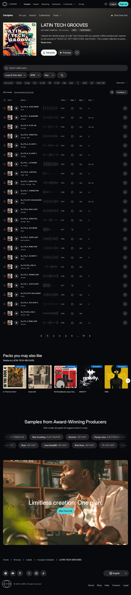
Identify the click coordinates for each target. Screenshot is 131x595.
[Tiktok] (43, 573)
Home (6, 559)
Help (107, 585)
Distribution (56, 4)
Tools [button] (55, 15)
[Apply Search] (6, 68)
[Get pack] (22, 377)
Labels (29, 559)
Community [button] (67, 4)
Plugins (36, 4)
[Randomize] (112, 92)
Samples (27, 4)
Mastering (45, 4)
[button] (105, 4)
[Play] (20, 39)
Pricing (81, 4)
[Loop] (72, 108)
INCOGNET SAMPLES (49, 30)
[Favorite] (77, 53)
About (91, 585)
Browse (17, 559)
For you (22, 15)
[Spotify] (6, 573)
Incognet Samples (45, 559)
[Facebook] (20, 573)
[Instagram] (36, 573)
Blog (99, 585)
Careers (116, 585)
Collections (44, 15)
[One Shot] (72, 229)
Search (32, 15)
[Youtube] (13, 573)
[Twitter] (29, 573)
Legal (125, 585)
